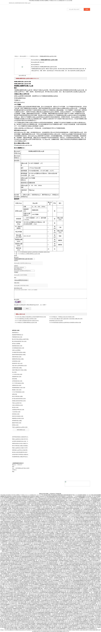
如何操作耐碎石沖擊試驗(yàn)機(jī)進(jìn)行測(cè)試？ (23, 454)
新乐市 (36, 630)
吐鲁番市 (46, 630)
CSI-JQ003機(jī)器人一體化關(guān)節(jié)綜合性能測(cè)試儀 (61, 316)
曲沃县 (23, 630)
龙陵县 (73, 630)
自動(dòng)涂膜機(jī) (16, 350)
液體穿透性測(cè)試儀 (16, 356)
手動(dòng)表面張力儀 (16, 403)
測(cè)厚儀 (14, 372)
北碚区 (49, 630)
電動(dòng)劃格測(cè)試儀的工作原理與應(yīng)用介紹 (23, 447)
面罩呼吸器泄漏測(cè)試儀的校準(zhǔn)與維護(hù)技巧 (23, 436)
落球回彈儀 (14, 378)
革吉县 (8, 630)
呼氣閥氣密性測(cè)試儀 (17, 337)
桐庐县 (38, 631)
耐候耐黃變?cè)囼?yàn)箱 (17, 363)
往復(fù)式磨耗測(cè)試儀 (17, 405)
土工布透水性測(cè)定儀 (17, 374)
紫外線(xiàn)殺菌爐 (16, 343)
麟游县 (11, 630)
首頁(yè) (15, 16)
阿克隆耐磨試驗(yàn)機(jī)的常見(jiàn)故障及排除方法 (23, 456)
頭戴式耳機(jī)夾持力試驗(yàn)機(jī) (19, 370)
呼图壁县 (77, 630)
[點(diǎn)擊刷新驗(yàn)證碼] (17, 302)
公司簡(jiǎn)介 (22, 16)
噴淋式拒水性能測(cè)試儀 (17, 416)
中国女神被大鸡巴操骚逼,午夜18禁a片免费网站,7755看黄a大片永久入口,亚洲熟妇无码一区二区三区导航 (50, 0)
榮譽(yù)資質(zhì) (54, 17)
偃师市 (97, 630)
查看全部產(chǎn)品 (21, 429)
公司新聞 (38, 16)
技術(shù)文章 (46, 16)
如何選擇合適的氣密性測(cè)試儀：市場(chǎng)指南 (22, 441)
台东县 (63, 630)
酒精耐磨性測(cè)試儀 (16, 376)
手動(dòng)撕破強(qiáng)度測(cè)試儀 (19, 427)
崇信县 (57, 630)
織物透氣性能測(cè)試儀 (17, 345)
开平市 (67, 631)
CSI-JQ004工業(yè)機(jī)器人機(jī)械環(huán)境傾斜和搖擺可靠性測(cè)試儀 (30, 316)
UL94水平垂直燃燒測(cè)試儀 (18, 392)
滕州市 (87, 630)
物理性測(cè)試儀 (34, 56)
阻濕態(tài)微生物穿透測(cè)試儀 (18, 400)
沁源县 (80, 630)
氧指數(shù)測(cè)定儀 (16, 389)
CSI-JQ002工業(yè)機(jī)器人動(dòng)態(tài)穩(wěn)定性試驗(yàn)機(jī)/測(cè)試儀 (65, 318)
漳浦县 (57, 631)
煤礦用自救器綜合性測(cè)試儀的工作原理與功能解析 (23, 443)
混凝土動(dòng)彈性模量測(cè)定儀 (19, 365)
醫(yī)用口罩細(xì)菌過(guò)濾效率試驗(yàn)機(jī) (22, 339)
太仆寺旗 (53, 630)
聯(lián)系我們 (77, 16)
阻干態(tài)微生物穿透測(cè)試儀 (18, 398)
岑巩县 (1, 630)
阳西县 (35, 631)
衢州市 (60, 630)
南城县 (93, 630)
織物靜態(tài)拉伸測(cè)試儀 (18, 418)
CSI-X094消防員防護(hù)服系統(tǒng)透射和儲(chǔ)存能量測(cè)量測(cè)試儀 (33, 252)
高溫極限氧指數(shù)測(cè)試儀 (18, 387)
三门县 (5, 630)
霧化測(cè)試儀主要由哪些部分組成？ (20, 452)
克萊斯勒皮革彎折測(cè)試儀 (18, 409)
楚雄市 (29, 630)
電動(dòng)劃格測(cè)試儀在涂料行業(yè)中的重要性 (23, 439)
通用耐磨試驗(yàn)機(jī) (17, 420)
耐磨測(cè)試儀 (15, 425)
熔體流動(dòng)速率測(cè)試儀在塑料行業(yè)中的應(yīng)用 (24, 450)
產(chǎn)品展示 (30, 16)
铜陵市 (70, 630)
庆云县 (51, 631)
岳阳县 (90, 630)
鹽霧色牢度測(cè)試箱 (16, 422)
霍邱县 (54, 631)
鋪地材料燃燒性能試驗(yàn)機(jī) (19, 354)
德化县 (84, 630)
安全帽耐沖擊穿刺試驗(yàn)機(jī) (19, 352)
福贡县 (47, 631)
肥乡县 (19, 630)
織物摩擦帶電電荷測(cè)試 (17, 334)
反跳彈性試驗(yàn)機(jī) (17, 367)
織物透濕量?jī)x (15, 332)
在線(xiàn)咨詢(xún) (90, 3)
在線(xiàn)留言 (62, 16)
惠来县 (44, 631)
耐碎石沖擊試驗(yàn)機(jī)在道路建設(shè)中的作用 (22, 445)
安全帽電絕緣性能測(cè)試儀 (18, 348)
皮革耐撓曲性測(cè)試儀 (17, 381)
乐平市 (32, 630)
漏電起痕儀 (14, 394)
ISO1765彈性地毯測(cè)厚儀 (18, 383)
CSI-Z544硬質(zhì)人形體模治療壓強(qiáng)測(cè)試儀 (29, 253)
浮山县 (67, 630)
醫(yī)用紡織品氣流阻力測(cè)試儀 (19, 341)
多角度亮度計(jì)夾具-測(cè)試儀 (55, 320)
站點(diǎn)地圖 (20, 485)
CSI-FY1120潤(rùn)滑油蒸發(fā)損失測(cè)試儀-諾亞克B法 (27, 320)
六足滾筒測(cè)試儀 (16, 411)
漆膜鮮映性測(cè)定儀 (16, 385)
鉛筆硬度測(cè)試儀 (16, 361)
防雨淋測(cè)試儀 (15, 414)
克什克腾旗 (15, 630)
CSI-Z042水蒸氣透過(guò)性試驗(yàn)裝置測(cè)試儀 (25, 318)
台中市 (41, 631)
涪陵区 (39, 630)
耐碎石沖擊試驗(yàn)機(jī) (17, 396)
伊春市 (64, 631)
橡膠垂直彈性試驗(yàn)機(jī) (18, 359)
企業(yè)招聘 (70, 16)
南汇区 (42, 630)
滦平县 (26, 630)
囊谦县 (60, 631)
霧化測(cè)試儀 (15, 407)
